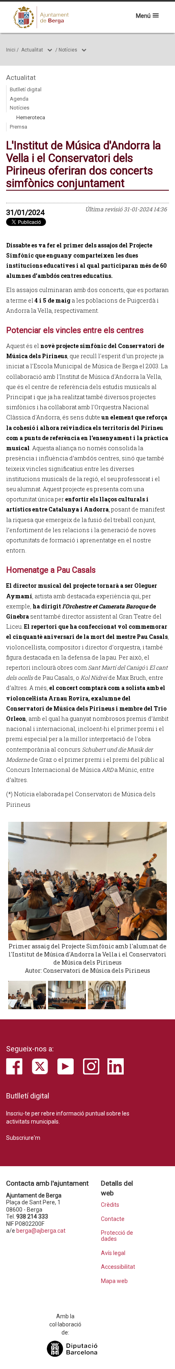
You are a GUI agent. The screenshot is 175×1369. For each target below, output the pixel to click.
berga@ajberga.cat (41, 1230)
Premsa (18, 127)
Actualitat (32, 50)
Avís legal (113, 1253)
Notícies (68, 50)
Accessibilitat (118, 1267)
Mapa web (114, 1281)
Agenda (19, 99)
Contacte (113, 1219)
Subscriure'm (23, 1138)
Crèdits (110, 1205)
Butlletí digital (26, 89)
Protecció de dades (117, 1236)
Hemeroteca (30, 117)
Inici (10, 50)
